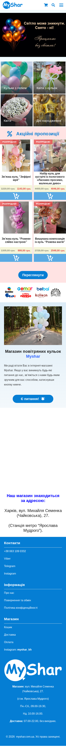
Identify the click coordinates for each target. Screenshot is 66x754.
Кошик (8, 627)
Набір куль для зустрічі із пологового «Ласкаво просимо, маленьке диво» (50, 178)
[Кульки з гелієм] (17, 77)
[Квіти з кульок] (49, 77)
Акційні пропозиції (37, 133)
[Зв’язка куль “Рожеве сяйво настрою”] (16, 218)
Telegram (9, 566)
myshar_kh (24, 649)
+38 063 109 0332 (15, 551)
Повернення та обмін (17, 600)
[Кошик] (46, 5)
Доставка (10, 634)
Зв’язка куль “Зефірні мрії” (16, 178)
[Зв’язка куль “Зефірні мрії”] (16, 156)
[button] (53, 5)
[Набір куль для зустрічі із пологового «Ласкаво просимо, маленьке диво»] (50, 156)
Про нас (9, 592)
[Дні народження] (49, 110)
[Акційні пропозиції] (11, 134)
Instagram (10, 573)
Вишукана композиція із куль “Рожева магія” (50, 240)
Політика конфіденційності (21, 607)
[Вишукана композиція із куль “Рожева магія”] (50, 218)
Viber (7, 558)
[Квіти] (17, 110)
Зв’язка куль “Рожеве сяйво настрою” (16, 240)
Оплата (8, 642)
